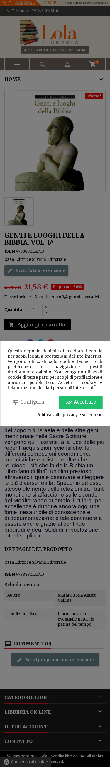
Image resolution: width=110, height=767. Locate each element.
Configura (28, 402)
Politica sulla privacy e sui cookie (69, 414)
